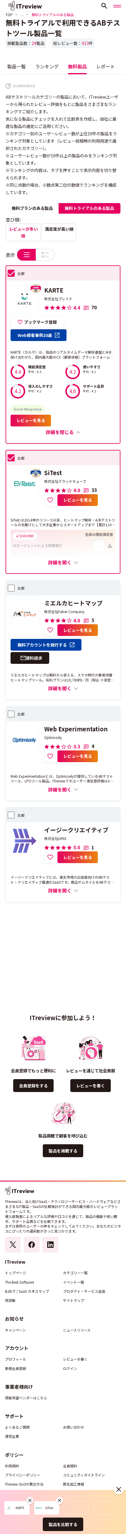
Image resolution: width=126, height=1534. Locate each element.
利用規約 (12, 1465)
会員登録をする (33, 1086)
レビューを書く (90, 1086)
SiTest (53, 473)
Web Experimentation (76, 729)
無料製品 (77, 66)
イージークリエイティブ (76, 830)
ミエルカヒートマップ (73, 603)
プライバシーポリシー (22, 1474)
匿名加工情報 (73, 1483)
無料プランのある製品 (32, 208)
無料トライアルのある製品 (89, 208)
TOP (9, 14)
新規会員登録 (15, 1368)
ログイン (70, 1368)
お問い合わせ (73, 1427)
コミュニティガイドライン (84, 1474)
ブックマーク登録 (40, 322)
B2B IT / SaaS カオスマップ (27, 1291)
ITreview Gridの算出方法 (24, 1483)
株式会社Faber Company (64, 611)
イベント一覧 (73, 1282)
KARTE (53, 290)
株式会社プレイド (58, 299)
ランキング (47, 66)
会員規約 (70, 1465)
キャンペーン (15, 1329)
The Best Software (19, 1282)
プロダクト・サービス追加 (84, 1291)
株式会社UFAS (55, 838)
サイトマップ (73, 1300)
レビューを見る (30, 420)
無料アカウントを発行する (42, 645)
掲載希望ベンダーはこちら (26, 1397)
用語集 (10, 1300)
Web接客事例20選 (35, 335)
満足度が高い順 (59, 229)
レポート (105, 66)
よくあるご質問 (17, 1427)
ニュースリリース (77, 1329)
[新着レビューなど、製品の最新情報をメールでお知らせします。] (50, 500)
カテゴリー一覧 (75, 1272)
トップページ (15, 1272)
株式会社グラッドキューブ (65, 481)
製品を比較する (63, 1524)
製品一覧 (16, 66)
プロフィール (15, 1358)
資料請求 (34, 658)
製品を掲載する (63, 1151)
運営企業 (12, 1436)
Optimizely (53, 737)
